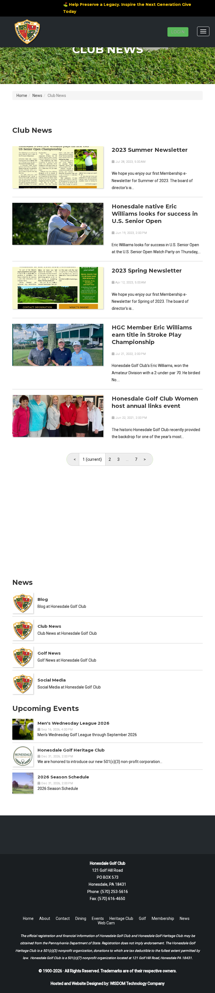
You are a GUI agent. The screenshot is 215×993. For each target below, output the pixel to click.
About (44, 918)
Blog (43, 599)
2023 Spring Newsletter (147, 270)
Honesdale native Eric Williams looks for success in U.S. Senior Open (155, 213)
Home (22, 95)
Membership (163, 918)
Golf (142, 918)
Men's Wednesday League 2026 (73, 723)
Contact (63, 918)
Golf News (49, 653)
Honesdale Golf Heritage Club (71, 750)
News (37, 95)
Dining (80, 918)
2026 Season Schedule (63, 777)
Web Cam (106, 923)
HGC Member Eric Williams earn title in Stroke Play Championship (152, 334)
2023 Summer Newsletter (150, 149)
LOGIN (178, 31)
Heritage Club (121, 918)
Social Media (52, 680)
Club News (49, 626)
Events (98, 918)
